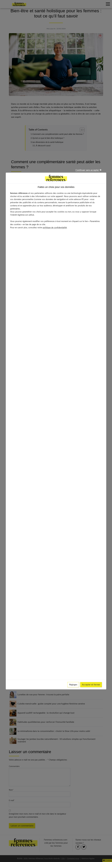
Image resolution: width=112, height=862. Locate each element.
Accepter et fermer (91, 685)
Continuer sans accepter (87, 170)
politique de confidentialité (55, 228)
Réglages (73, 685)
